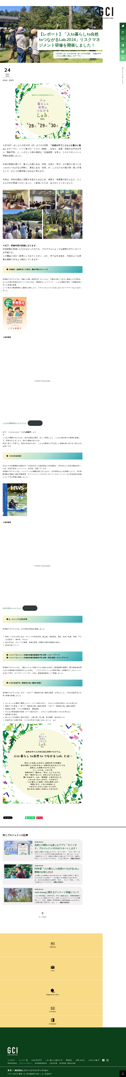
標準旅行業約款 (12, 1063)
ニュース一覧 (23, 1060)
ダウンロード (35, 423)
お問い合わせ (80, 1060)
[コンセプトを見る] (123, 26)
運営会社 (69, 1060)
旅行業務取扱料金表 (41, 1063)
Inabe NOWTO (37, 1060)
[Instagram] (123, 58)
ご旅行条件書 (53, 1063)
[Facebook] (123, 51)
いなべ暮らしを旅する (53, 1060)
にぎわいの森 (92, 1060)
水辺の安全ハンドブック (12, 608)
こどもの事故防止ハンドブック (14, 423)
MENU (107, 1073)
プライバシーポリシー (26, 1063)
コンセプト (11, 1060)
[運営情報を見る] (123, 45)
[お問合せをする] (123, 39)
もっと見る (43, 917)
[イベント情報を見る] (123, 32)
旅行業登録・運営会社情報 (68, 1063)
